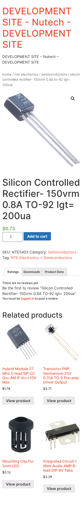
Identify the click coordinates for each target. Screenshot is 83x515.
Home (7, 74)
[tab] (13, 272)
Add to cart (37, 236)
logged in (27, 298)
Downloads (32, 272)
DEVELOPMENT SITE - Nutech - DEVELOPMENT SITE (36, 27)
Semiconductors (54, 74)
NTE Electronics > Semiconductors (41, 257)
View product (18, 400)
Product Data (54, 272)
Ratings (13, 272)
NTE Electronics (26, 74)
